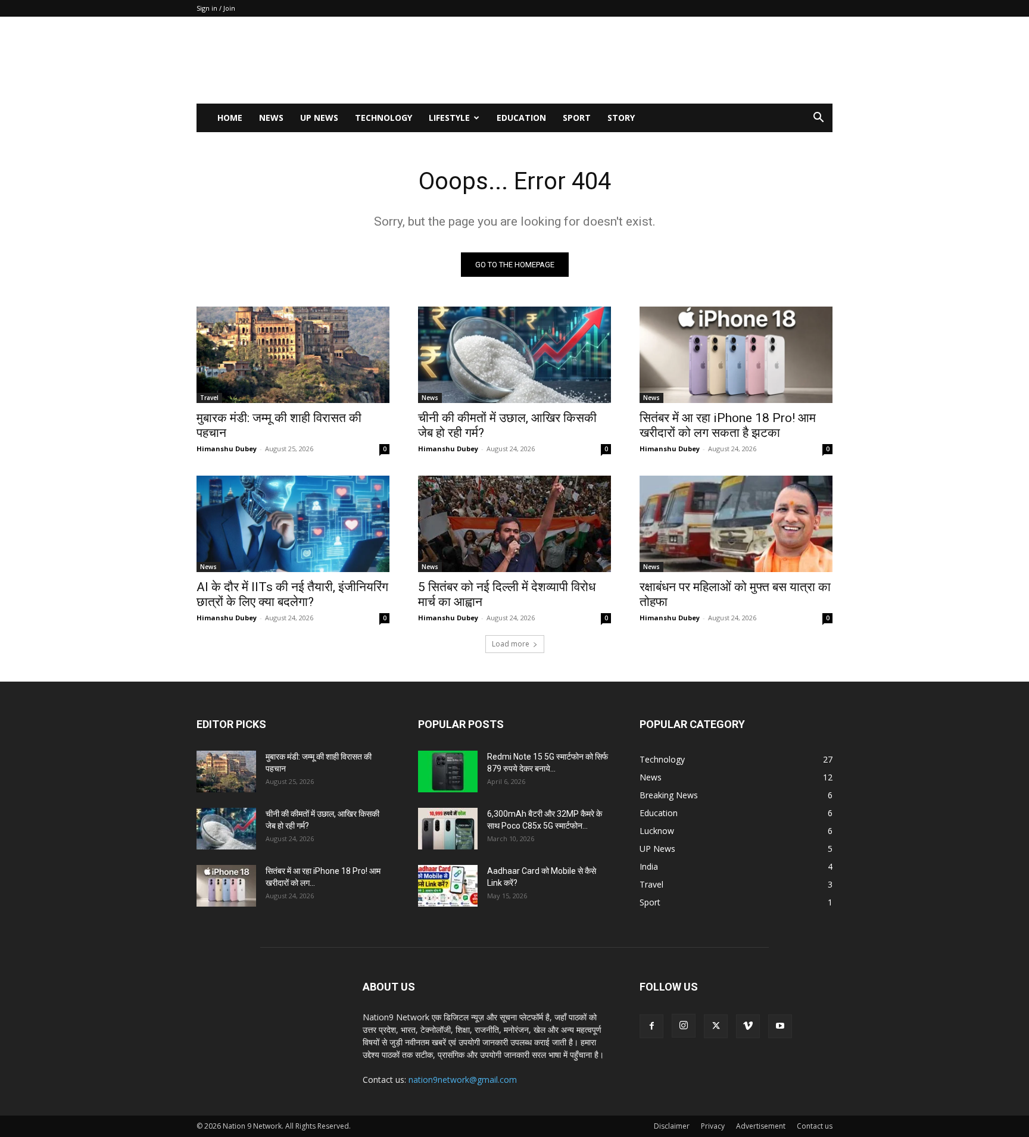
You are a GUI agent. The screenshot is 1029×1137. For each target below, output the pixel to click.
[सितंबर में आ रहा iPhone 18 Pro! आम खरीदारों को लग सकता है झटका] (736, 355)
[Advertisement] (615, 60)
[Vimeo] (748, 1026)
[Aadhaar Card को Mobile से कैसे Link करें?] (448, 886)
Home (229, 117)
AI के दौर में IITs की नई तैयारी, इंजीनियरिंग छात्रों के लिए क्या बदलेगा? (292, 594)
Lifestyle (449, 117)
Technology (383, 117)
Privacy (713, 1126)
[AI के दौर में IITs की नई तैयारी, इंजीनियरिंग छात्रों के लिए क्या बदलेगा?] (293, 524)
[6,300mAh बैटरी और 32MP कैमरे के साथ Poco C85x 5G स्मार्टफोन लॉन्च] (448, 828)
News (271, 117)
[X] (716, 1026)
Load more (510, 644)
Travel (209, 397)
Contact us (814, 1126)
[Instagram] (684, 1026)
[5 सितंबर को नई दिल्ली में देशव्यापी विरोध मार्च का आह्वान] (514, 524)
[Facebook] (651, 1026)
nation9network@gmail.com (463, 1079)
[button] (818, 118)
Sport (577, 117)
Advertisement (760, 1126)
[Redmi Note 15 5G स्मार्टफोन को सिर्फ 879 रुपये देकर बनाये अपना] (448, 771)
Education (521, 117)
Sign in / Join (216, 8)
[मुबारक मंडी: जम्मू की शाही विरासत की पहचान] (293, 355)
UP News (319, 117)
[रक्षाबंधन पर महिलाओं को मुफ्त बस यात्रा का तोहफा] (736, 524)
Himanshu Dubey (227, 448)
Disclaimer (672, 1126)
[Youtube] (780, 1026)
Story (621, 117)
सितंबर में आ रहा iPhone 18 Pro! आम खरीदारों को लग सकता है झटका (728, 425)
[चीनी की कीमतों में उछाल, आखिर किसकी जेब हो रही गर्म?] (514, 355)
